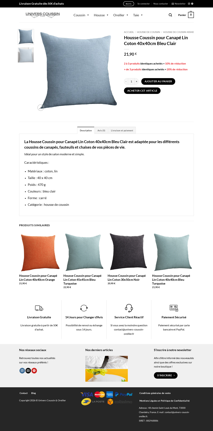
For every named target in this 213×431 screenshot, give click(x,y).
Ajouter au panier (158, 81)
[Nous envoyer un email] (28, 370)
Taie (136, 15)
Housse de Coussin (148, 32)
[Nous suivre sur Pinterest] (192, 4)
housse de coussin (56, 204)
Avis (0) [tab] (101, 130)
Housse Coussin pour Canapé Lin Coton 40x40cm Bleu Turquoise (171, 279)
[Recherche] (170, 14)
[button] (143, 3)
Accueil (129, 32)
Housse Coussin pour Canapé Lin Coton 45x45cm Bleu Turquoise (82, 279)
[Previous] (42, 70)
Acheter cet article (142, 90)
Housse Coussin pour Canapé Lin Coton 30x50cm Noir (127, 277)
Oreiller (118, 15)
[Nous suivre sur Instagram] (189, 4)
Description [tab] (86, 130)
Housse (99, 15)
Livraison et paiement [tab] (122, 130)
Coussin (79, 15)
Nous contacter (160, 3)
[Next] (113, 70)
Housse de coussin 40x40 (178, 32)
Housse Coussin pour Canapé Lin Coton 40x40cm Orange (38, 277)
